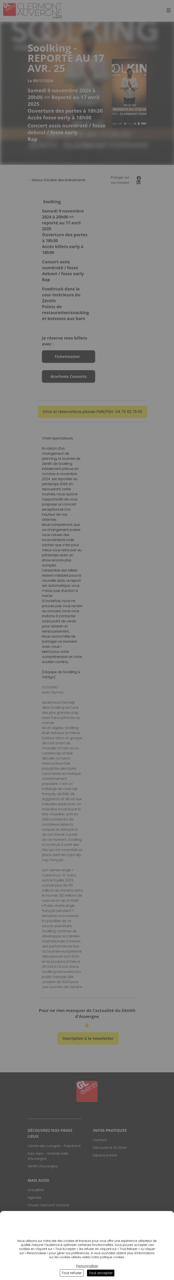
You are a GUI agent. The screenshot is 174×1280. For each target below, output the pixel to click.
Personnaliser (87, 1265)
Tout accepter (101, 1272)
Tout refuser (72, 1272)
